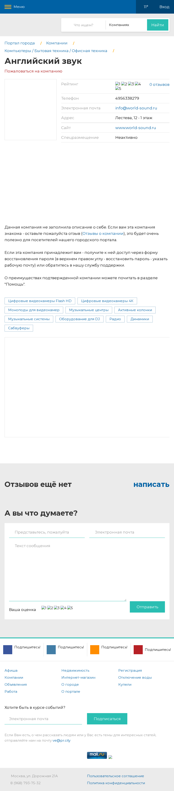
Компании (14, 677)
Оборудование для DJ (79, 319)
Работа (11, 691)
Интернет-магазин (78, 677)
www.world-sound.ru (135, 127)
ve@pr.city (61, 740)
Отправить (147, 607)
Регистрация (130, 670)
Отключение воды (135, 677)
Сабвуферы (18, 328)
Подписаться (107, 718)
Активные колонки (135, 310)
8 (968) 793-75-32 (25, 783)
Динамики (139, 319)
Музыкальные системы (29, 319)
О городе (70, 684)
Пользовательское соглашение (115, 776)
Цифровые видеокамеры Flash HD (40, 301)
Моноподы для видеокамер (34, 310)
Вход (164, 7)
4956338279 (127, 98)
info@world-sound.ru (136, 108)
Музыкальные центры (89, 310)
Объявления (16, 684)
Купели (124, 684)
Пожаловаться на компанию (33, 71)
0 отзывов (159, 84)
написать (151, 484)
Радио (115, 319)
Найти (157, 25)
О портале (70, 691)
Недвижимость (75, 670)
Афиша (11, 670)
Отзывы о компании (102, 233)
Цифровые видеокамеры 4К (107, 301)
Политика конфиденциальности (116, 783)
